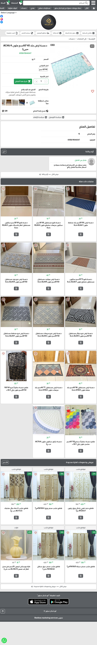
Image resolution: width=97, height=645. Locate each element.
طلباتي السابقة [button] (88, 33)
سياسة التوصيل (56, 117)
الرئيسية (92, 39)
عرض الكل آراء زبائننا (49, 174)
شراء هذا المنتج (23, 81)
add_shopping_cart (80, 234)
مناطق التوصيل (43, 33)
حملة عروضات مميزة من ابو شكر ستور (67, 8)
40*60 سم (43, 69)
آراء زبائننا (57, 33)
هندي (32, 8)
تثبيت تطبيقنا (12, 33)
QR (4, 111)
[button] (16, 3)
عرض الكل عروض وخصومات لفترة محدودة (48, 586)
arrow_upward (2, 611)
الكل (86, 8)
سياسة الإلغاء (40, 117)
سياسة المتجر (27, 33)
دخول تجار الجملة (72, 33)
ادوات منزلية (12, 8)
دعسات (24, 8)
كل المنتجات (81, 39)
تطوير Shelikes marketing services (48, 618)
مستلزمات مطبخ (44, 8)
